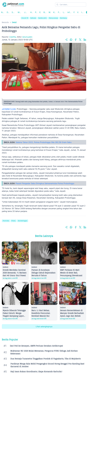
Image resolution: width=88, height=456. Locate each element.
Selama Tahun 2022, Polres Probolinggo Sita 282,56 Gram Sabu (44, 142)
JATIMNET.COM (9, 109)
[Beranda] (13, 4)
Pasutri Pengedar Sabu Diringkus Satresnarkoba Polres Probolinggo (45, 183)
